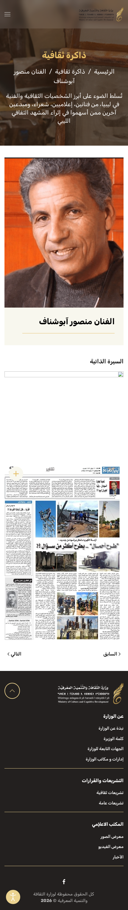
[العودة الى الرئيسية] (101, 14)
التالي (16, 654)
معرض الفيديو (111, 846)
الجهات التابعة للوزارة (106, 748)
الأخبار (118, 857)
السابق (110, 654)
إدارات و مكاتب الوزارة (105, 759)
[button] (7, 14)
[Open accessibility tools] (13, 897)
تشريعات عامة (111, 803)
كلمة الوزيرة (114, 738)
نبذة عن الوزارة (111, 728)
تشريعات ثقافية (110, 792)
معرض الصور (112, 836)
